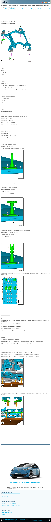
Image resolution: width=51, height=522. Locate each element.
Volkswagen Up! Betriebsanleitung (8, 506)
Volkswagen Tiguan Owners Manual (9, 503)
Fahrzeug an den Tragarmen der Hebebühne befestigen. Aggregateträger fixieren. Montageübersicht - (14, 520)
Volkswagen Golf (5, 496)
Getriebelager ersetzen (37, 520)
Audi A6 (3, 514)
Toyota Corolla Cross (6, 515)
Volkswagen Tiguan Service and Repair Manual (11, 505)
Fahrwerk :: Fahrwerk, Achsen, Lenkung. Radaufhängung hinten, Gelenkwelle (36, 8)
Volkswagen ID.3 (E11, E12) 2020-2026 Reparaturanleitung (11, 8)
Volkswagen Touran (6, 497)
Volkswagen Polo (5, 494)
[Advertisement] (25, 15)
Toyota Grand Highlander (7, 512)
